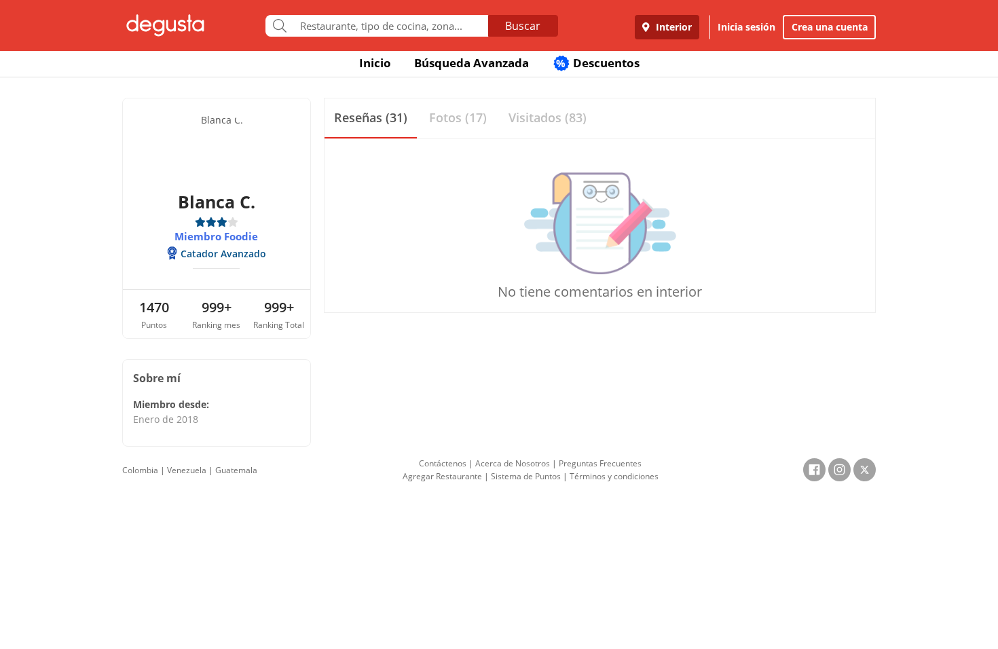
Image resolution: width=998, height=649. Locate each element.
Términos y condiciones (614, 476)
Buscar (522, 25)
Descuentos (598, 63)
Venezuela (186, 470)
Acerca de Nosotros (512, 463)
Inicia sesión (746, 26)
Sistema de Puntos (526, 476)
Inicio (375, 63)
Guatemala (236, 470)
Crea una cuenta (830, 26)
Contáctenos (442, 463)
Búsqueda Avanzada (471, 63)
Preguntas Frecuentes (600, 463)
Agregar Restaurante (442, 476)
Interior (672, 26)
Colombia (140, 470)
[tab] (371, 118)
